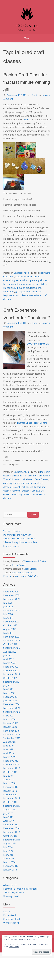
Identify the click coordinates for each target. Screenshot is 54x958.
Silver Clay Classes (21, 494)
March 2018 (9, 783)
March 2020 (9, 719)
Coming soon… (11, 546)
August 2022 (9, 651)
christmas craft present (24, 475)
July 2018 (8, 775)
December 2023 (11, 621)
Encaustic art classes (22, 486)
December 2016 (11, 828)
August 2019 (9, 741)
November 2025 (11, 599)
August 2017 (9, 809)
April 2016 (8, 858)
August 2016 (9, 843)
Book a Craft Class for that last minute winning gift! (26, 82)
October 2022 (10, 644)
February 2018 (10, 786)
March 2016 (9, 862)
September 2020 (11, 711)
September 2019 (11, 738)
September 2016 (11, 839)
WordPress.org (11, 922)
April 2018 (8, 779)
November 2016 (11, 832)
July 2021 (8, 685)
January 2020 (10, 726)
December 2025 (11, 595)
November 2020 (11, 708)
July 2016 (8, 847)
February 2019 (10, 760)
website (27, 119)
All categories (10, 885)
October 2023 (10, 625)
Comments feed (11, 919)
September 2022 (11, 647)
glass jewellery (22, 291)
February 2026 (10, 591)
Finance (7, 576)
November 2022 (11, 640)
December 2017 (11, 794)
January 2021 (10, 700)
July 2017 (8, 813)
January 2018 (10, 790)
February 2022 (10, 666)
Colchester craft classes (28, 276)
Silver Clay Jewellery (13, 892)
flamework (8, 291)
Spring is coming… (12, 531)
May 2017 (8, 817)
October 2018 (10, 772)
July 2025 (8, 602)
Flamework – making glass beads (20, 888)
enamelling (9, 280)
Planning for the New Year (17, 534)
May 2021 (8, 689)
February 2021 (10, 696)
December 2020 (11, 704)
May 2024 (8, 617)
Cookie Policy (14, 947)
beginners (44, 272)
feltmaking (35, 287)
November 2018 (11, 768)
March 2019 (9, 756)
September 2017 (11, 805)
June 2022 (8, 655)
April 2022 (8, 659)
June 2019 (8, 745)
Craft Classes (41, 479)
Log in (6, 911)
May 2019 (8, 749)
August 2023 (9, 629)
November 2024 (11, 610)
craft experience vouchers (16, 483)
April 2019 (8, 753)
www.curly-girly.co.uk (38, 343)
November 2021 (11, 674)
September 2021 (11, 681)
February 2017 (10, 824)
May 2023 (8, 632)
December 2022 (11, 636)
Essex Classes (19, 565)
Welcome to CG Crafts (34, 561)
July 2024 (8, 614)
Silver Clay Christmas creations (19, 538)
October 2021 (10, 678)
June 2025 (8, 606)
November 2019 (11, 734)
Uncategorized (21, 272)
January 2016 (10, 869)
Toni (34, 95)
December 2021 (11, 670)
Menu (27, 38)
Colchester (8, 276)
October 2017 (10, 802)
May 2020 (8, 715)
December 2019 (11, 730)
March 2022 (9, 662)
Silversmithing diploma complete (20, 542)
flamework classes (21, 490)
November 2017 (11, 798)
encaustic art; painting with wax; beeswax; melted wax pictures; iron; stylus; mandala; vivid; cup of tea (26, 284)
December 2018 (11, 764)
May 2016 (8, 854)
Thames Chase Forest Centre (32, 422)
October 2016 (10, 835)
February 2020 (10, 723)
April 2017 (8, 820)
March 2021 (9, 693)
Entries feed (9, 915)
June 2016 (8, 851)
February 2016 (10, 865)
